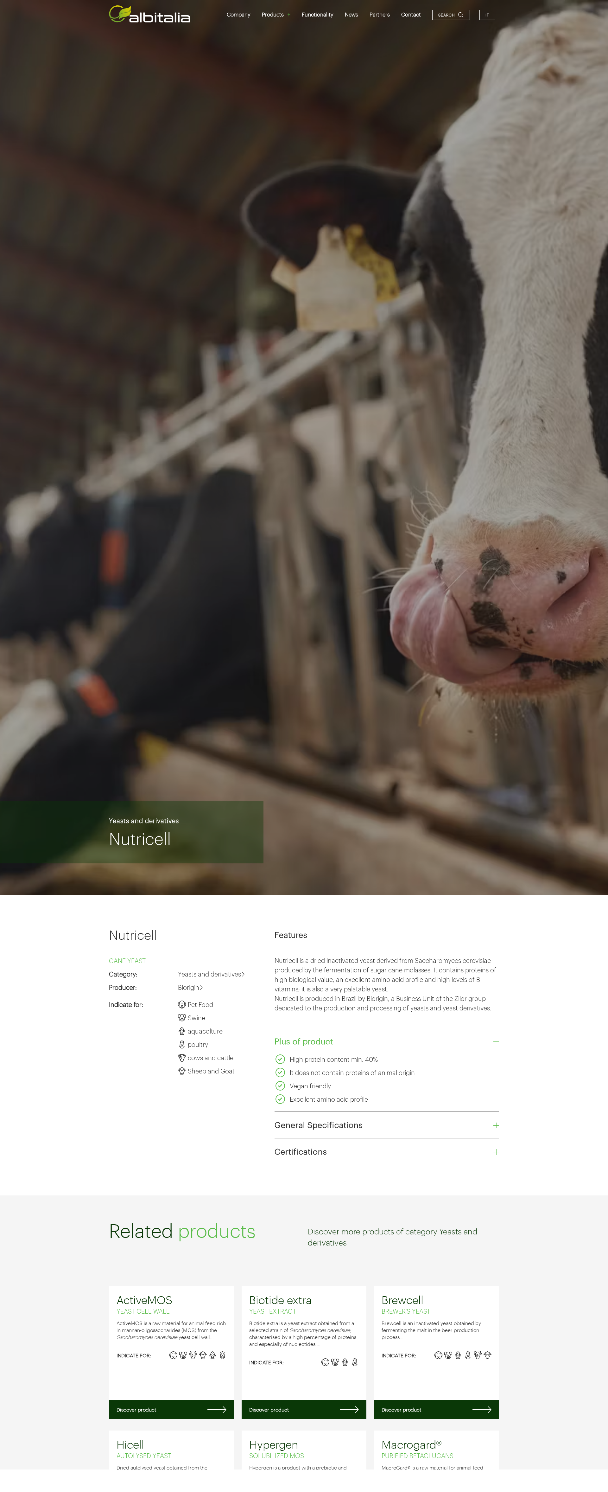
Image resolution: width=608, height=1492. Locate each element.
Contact (411, 14)
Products (273, 14)
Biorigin (188, 987)
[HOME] (150, 13)
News (351, 14)
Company (238, 14)
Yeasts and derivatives (144, 820)
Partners (380, 14)
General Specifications (319, 1125)
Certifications (301, 1151)
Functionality (317, 14)
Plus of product (304, 1041)
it (487, 15)
